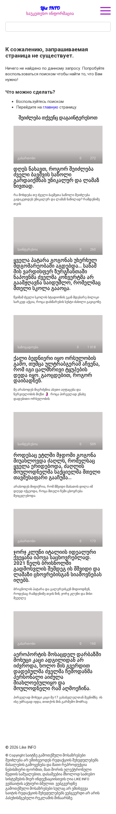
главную (50, 107)
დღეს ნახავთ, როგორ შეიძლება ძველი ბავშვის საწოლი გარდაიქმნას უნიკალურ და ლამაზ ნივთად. (56, 177)
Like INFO (50, 8)
